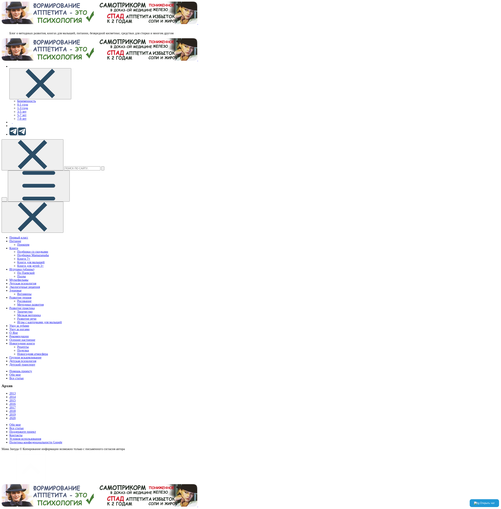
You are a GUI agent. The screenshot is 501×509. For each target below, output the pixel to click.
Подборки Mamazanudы (33, 255)
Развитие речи (26, 318)
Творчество (24, 311)
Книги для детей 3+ (30, 265)
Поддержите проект (22, 431)
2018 (12, 411)
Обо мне (15, 374)
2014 (12, 397)
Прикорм (23, 244)
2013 (12, 393)
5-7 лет (21, 115)
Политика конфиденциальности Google (35, 442)
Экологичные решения (24, 287)
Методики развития (30, 304)
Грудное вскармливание (25, 357)
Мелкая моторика (29, 315)
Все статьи (16, 378)
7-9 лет (21, 118)
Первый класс (18, 237)
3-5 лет (21, 111)
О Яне (13, 332)
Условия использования (25, 438)
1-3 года (22, 108)
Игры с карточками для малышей (39, 322)
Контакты (16, 435)
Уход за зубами (19, 325)
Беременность (26, 101)
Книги (13, 248)
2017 (12, 407)
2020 (12, 418)
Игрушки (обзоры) (21, 269)
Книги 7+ (23, 258)
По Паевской (26, 272)
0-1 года (22, 104)
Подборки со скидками (32, 251)
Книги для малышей (31, 262)
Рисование (24, 301)
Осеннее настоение (22, 339)
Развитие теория (20, 297)
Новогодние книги (22, 343)
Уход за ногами (19, 329)
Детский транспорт (22, 364)
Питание (15, 241)
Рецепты (23, 347)
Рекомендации (19, 336)
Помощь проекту (20, 371)
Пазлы (21, 276)
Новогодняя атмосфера (32, 354)
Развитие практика (22, 308)
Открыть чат (487, 503)
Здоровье (15, 290)
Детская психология (22, 283)
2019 (12, 414)
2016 (12, 404)
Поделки (23, 350)
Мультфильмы (18, 280)
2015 (12, 400)
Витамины (24, 294)
